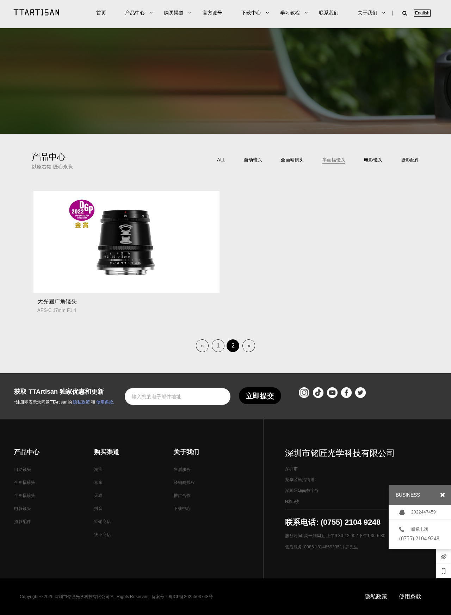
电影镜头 (22, 508)
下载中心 (182, 508)
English (422, 13)
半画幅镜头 (24, 495)
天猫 (98, 495)
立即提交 (260, 396)
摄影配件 (22, 521)
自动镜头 (22, 469)
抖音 (98, 508)
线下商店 (102, 534)
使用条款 (410, 596)
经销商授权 (184, 482)
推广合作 (182, 495)
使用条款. (105, 402)
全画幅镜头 (24, 482)
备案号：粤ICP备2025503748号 (182, 596)
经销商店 (102, 521)
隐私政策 (81, 402)
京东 (98, 482)
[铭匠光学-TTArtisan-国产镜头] (36, 12)
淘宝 (98, 469)
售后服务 (182, 469)
